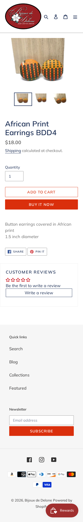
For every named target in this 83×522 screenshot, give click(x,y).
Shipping (13, 150)
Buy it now (41, 204)
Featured (18, 388)
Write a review (39, 292)
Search (16, 348)
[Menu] (75, 16)
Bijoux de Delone (38, 500)
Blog (13, 362)
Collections (19, 375)
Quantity (12, 167)
